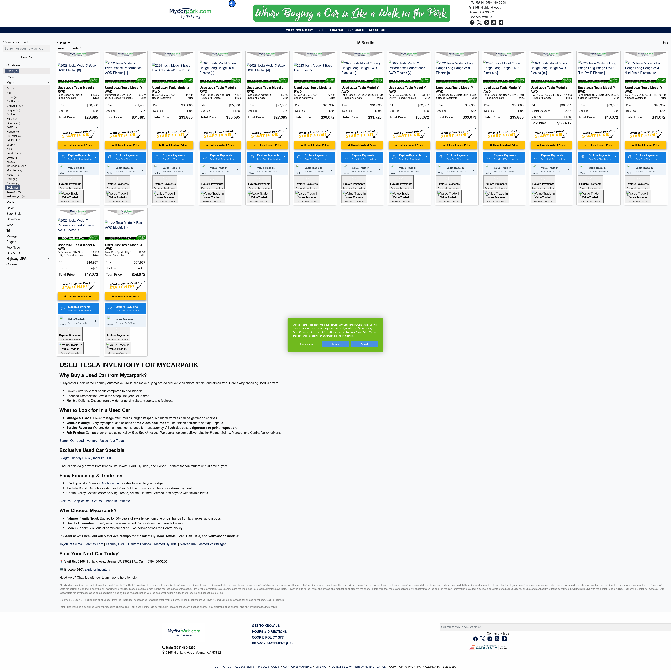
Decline (335, 344)
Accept (364, 344)
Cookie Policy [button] (362, 332)
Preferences (306, 344)
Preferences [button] (347, 336)
